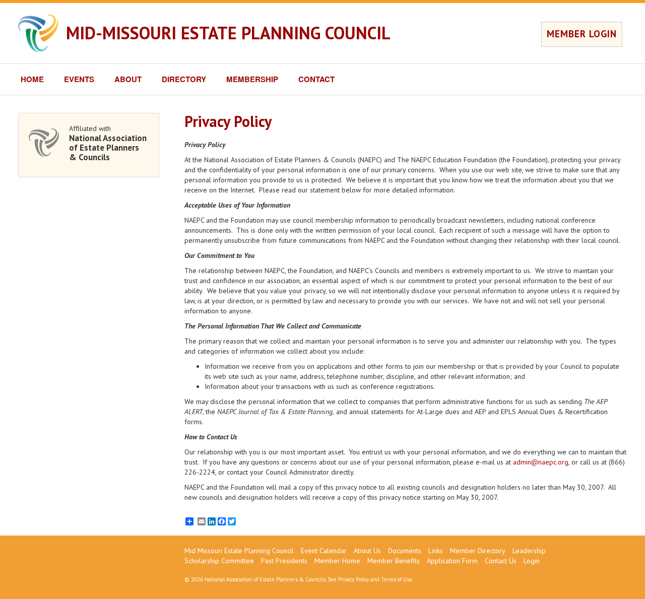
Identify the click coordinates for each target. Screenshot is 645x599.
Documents (404, 550)
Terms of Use (396, 579)
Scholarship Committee (219, 560)
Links (435, 550)
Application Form (452, 560)
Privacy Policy (353, 579)
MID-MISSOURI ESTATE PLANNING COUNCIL (228, 33)
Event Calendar (324, 550)
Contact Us (501, 560)
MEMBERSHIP (252, 79)
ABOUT (128, 79)
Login (532, 560)
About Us (367, 550)
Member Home (337, 560)
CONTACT (316, 79)
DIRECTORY (184, 79)
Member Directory (477, 550)
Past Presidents (284, 560)
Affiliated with (108, 143)
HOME (32, 79)
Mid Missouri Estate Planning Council (239, 550)
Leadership (529, 550)
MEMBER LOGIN (582, 34)
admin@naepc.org (540, 462)
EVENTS (79, 79)
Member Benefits (393, 560)
